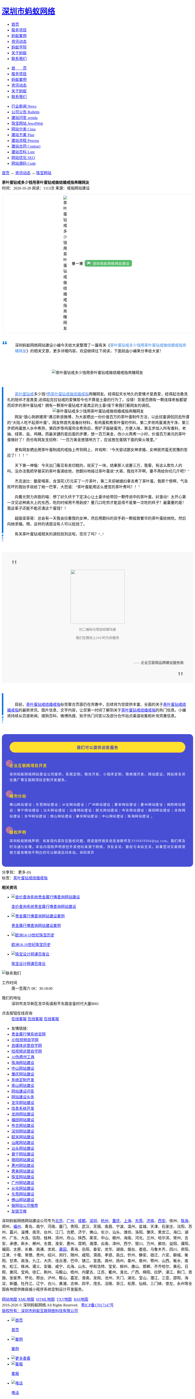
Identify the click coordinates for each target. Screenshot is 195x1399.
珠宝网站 (43, 173)
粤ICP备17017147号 (97, 1305)
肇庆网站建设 (22, 1074)
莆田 (63, 1249)
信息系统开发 (22, 1108)
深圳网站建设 (22, 1131)
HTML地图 (45, 1299)
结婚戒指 (52, 704)
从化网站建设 (22, 1188)
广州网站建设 (22, 1183)
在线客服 (19, 1019)
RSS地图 (81, 1299)
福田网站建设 (22, 1120)
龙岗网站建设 (22, 1114)
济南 (150, 1221)
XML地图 (26, 1299)
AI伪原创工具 (22, 1057)
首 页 (19, 68)
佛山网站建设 (22, 1200)
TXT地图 (64, 1299)
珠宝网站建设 (22, 1177)
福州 (17, 1227)
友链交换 (19, 1211)
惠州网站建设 (22, 1166)
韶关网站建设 (22, 1137)
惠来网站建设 (22, 1171)
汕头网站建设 (22, 1148)
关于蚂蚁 (19, 53)
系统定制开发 (22, 1080)
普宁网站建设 (22, 1154)
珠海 (184, 1221)
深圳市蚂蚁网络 (28, 11)
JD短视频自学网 (25, 1040)
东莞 (139, 1221)
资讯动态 (19, 42)
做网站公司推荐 (24, 1206)
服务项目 (19, 30)
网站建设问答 (22, 1091)
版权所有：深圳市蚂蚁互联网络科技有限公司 (40, 1311)
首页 (15, 24)
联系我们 (19, 59)
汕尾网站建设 (22, 1143)
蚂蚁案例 (19, 36)
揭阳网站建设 (22, 1160)
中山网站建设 (22, 1068)
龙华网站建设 (22, 1103)
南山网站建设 (22, 1086)
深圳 (93, 1221)
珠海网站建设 (22, 1063)
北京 (59, 1221)
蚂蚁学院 (19, 47)
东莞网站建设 (22, 1194)
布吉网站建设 (22, 1126)
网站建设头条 (22, 1097)
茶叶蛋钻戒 (35, 704)
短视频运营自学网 (26, 1051)
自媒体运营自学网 (26, 1046)
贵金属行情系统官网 (28, 1034)
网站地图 (9, 1299)
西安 (162, 1221)
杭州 (104, 1221)
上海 (127, 1221)
